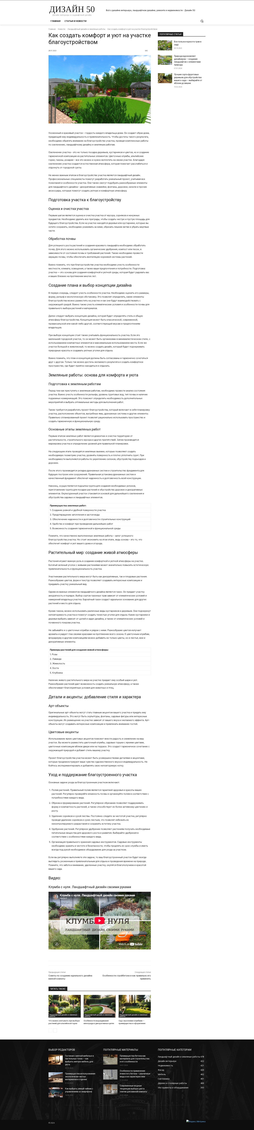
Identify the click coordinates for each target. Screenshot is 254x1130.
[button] (201, 21)
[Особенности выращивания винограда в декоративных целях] (100, 1006)
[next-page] (55, 1030)
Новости (61, 29)
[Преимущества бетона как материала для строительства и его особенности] (110, 1060)
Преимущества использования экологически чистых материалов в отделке (80, 1076)
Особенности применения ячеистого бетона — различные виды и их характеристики (135, 1074)
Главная (52, 29)
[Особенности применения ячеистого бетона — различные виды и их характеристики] (110, 1075)
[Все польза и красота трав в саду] (165, 45)
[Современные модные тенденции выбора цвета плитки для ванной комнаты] (110, 1089)
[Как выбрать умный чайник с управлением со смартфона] (56, 1092)
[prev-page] (50, 1030)
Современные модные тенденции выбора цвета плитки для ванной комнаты (133, 1089)
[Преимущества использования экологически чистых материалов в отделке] (56, 1077)
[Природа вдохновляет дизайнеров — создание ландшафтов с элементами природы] (165, 60)
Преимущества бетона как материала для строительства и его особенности (134, 1059)
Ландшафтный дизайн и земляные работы (86, 29)
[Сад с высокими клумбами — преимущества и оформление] (135, 1006)
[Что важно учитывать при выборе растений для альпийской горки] (65, 1006)
